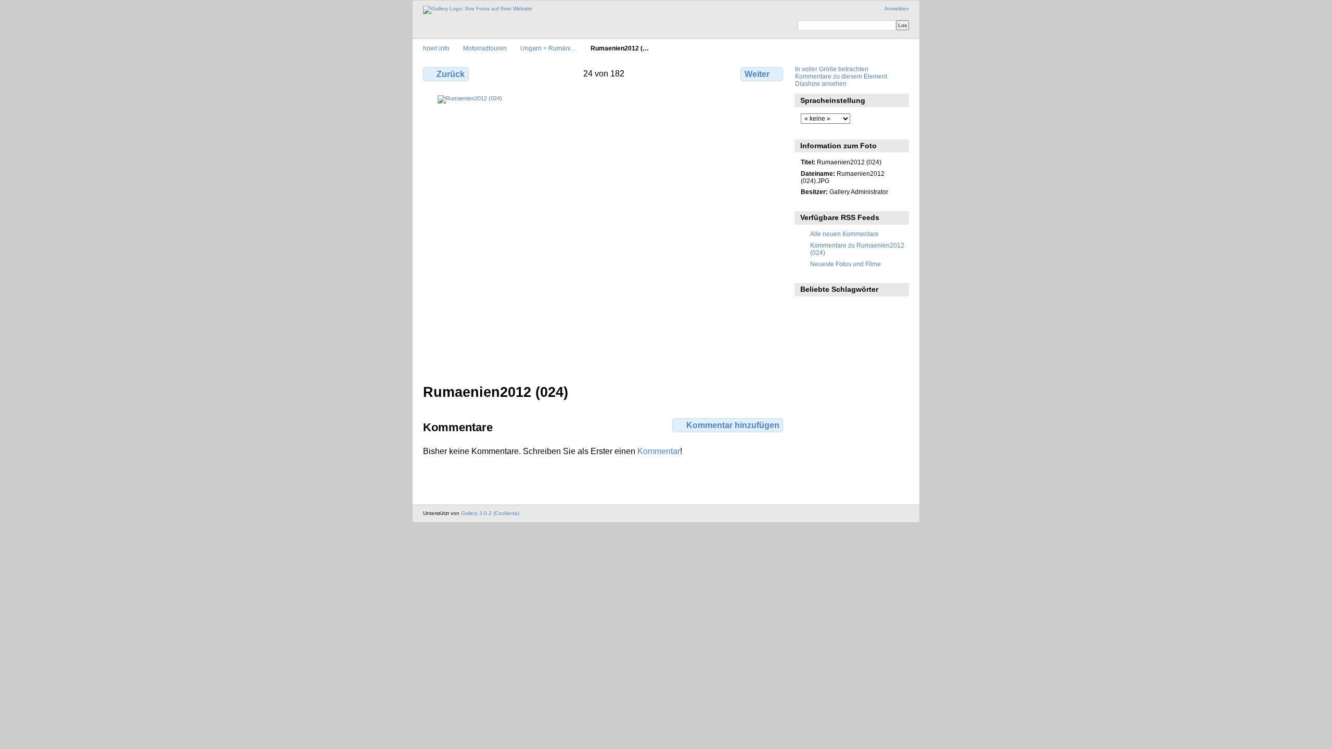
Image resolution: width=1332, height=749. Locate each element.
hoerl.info (436, 48)
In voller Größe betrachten (831, 69)
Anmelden (897, 8)
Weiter (757, 74)
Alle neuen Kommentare (844, 233)
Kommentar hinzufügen (732, 425)
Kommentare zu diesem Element (841, 76)
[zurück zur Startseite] (477, 10)
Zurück (451, 74)
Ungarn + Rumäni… (548, 48)
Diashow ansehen (821, 83)
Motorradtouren (485, 48)
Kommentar (658, 451)
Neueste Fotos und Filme (845, 264)
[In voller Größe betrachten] (604, 220)
